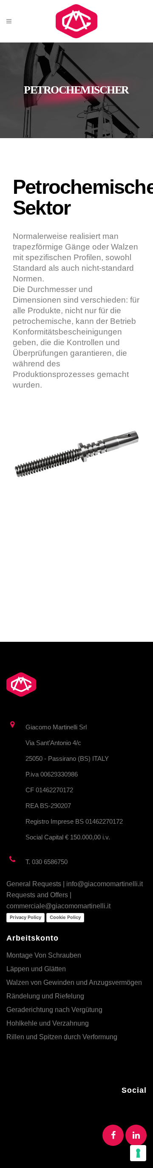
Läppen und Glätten (36, 969)
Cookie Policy (65, 917)
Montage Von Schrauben (43, 955)
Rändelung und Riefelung (45, 996)
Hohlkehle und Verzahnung (47, 1023)
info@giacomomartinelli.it (104, 883)
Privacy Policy (25, 917)
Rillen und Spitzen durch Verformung (61, 1037)
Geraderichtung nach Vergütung (54, 1009)
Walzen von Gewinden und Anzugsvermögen (74, 982)
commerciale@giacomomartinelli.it (58, 906)
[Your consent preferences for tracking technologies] (138, 1153)
